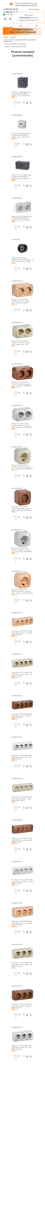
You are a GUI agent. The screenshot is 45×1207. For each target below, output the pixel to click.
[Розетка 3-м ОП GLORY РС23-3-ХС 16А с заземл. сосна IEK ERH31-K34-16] (22, 911)
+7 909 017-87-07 (10, 9)
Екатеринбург (34, 9)
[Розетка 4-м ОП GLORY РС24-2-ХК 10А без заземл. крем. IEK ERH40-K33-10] (22, 787)
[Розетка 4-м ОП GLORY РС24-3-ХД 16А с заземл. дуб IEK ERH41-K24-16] (22, 704)
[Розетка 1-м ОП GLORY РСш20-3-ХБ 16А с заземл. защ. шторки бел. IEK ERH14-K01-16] (22, 538)
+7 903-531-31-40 (10, 12)
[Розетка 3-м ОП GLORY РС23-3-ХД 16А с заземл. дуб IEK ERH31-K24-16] (22, 994)
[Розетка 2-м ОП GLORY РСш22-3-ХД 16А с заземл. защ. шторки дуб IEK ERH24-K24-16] (22, 372)
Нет (20, 25)
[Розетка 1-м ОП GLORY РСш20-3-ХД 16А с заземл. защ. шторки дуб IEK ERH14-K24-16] (22, 497)
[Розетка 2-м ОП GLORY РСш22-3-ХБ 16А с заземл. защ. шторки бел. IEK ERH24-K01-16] (22, 414)
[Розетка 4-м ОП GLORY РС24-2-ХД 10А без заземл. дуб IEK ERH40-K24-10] (22, 828)
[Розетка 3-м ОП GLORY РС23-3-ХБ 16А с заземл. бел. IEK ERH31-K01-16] (22, 1036)
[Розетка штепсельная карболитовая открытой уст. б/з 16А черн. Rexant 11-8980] (22, 248)
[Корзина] (31, 103)
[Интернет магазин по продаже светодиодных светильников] (22, 4)
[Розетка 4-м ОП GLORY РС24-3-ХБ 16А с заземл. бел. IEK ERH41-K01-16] (22, 746)
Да (37, 25)
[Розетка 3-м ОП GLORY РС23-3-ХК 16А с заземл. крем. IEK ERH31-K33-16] (22, 953)
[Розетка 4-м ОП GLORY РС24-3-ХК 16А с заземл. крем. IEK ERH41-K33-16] (22, 663)
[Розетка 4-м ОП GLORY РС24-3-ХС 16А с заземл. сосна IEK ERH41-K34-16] (22, 621)
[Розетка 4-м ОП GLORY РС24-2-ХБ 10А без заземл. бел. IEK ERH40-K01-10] (22, 870)
